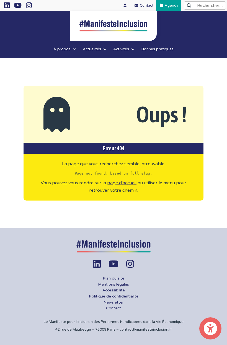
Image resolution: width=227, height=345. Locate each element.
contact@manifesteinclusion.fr (146, 329)
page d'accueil (121, 183)
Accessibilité (113, 290)
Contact (113, 308)
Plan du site (113, 278)
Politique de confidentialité (113, 296)
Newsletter (114, 302)
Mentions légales (113, 284)
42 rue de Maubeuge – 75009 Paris (85, 329)
